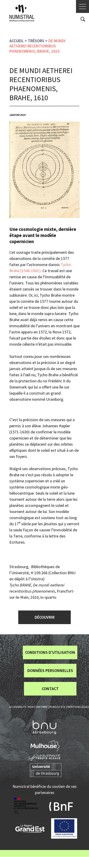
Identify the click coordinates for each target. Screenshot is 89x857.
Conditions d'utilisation (50, 652)
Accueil (16, 40)
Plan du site (57, 706)
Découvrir (45, 617)
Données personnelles (50, 670)
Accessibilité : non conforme (28, 706)
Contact (50, 688)
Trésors (36, 40)
